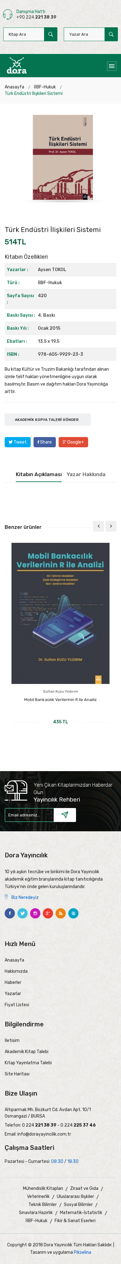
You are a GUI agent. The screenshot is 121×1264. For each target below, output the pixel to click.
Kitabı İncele (60, 732)
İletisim (12, 1040)
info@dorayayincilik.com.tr (44, 1134)
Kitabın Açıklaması (39, 474)
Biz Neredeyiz (25, 897)
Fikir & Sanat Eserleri (75, 1220)
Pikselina (82, 1252)
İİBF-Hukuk (45, 87)
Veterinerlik (38, 1196)
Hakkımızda (16, 971)
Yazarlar (13, 993)
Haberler (13, 982)
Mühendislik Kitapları (43, 1188)
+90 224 (36, 17)
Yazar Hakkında (86, 474)
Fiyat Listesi (17, 1004)
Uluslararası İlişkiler (75, 1196)
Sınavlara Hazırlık (36, 1212)
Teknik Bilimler (43, 1204)
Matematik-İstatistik (81, 1212)
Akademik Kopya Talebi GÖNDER (46, 420)
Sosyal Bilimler (78, 1204)
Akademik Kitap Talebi (26, 1051)
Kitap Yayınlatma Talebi (28, 1062)
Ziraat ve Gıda (84, 1188)
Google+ (75, 442)
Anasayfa (14, 87)
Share (45, 442)
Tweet (20, 442)
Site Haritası (17, 1074)
